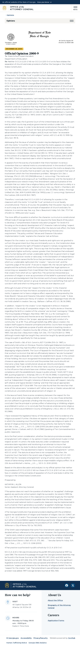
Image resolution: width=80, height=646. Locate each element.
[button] (72, 21)
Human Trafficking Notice (16, 643)
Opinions (10, 15)
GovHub (71, 638)
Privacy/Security (40, 638)
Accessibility (26, 638)
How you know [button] (43, 2)
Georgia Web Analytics (38, 643)
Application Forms (56, 621)
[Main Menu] (75, 7)
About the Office (55, 600)
